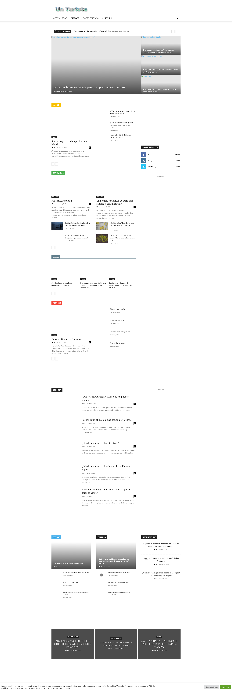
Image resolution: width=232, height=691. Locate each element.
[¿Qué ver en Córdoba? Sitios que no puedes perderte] (64, 404)
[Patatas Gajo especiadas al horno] (101, 585)
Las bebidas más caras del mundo (68, 563)
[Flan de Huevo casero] (102, 346)
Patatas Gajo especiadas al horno (118, 582)
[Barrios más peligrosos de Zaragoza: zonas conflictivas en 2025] (161, 84)
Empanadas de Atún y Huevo (120, 332)
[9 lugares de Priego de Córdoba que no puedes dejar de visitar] (64, 497)
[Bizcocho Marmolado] (102, 312)
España (54, 279)
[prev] (172, 31)
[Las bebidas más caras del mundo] (71, 555)
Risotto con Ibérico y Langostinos (119, 592)
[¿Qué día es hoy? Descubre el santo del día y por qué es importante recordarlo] (102, 226)
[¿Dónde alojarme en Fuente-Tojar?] (64, 450)
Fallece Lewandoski (61, 200)
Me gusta (177, 155)
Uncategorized (73, 637)
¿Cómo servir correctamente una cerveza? (76, 572)
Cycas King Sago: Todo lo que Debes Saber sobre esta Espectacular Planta (122, 238)
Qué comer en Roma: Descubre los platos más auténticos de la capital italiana (113, 561)
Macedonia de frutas (117, 320)
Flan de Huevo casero (117, 343)
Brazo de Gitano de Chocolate (66, 339)
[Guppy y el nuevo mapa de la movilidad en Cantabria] (116, 644)
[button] (178, 18)
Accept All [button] (225, 687)
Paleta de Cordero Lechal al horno (119, 572)
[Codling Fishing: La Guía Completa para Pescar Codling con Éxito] (57, 226)
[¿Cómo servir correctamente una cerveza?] (56, 575)
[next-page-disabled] (56, 164)
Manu (56, 91)
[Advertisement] (93, 374)
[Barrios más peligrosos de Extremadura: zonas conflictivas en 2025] (161, 65)
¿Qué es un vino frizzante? (71, 582)
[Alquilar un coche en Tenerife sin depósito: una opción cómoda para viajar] (72, 644)
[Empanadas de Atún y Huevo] (102, 335)
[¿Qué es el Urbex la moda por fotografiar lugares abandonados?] (57, 238)
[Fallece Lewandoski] (71, 188)
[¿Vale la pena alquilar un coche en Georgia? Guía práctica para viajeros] (159, 644)
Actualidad (60, 18)
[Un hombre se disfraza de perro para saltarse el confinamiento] (116, 188)
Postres (54, 335)
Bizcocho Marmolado (117, 309)
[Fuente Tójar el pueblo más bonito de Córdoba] (64, 427)
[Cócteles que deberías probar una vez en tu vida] (56, 594)
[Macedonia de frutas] (102, 323)
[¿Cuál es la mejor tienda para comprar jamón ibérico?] (96, 61)
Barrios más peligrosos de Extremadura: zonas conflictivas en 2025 (121, 285)
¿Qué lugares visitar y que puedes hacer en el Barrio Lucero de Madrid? (121, 125)
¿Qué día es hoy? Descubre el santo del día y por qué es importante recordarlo (122, 225)
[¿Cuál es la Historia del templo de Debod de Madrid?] (102, 138)
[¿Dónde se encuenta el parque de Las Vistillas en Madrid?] (102, 114)
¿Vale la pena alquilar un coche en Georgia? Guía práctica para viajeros (101, 31)
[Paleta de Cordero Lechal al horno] (101, 575)
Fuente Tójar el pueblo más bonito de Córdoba (107, 419)
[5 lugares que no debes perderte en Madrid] (71, 124)
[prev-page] (52, 164)
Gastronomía (91, 18)
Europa (75, 18)
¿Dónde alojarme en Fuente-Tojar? (100, 442)
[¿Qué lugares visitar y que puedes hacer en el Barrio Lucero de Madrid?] (102, 125)
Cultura (107, 18)
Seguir (178, 161)
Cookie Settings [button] (212, 687)
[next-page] (56, 247)
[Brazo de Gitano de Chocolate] (71, 322)
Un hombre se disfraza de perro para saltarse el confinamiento (114, 202)
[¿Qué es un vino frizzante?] (56, 585)
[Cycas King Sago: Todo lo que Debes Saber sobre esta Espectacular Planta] (102, 238)
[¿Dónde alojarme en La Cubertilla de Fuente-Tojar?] (64, 473)
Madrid (54, 137)
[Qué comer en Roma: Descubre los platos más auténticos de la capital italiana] (116, 555)
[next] (176, 31)
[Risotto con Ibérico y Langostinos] (101, 594)
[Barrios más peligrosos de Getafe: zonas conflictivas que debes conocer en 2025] (161, 45)
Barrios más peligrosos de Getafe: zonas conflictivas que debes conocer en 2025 (93, 285)
